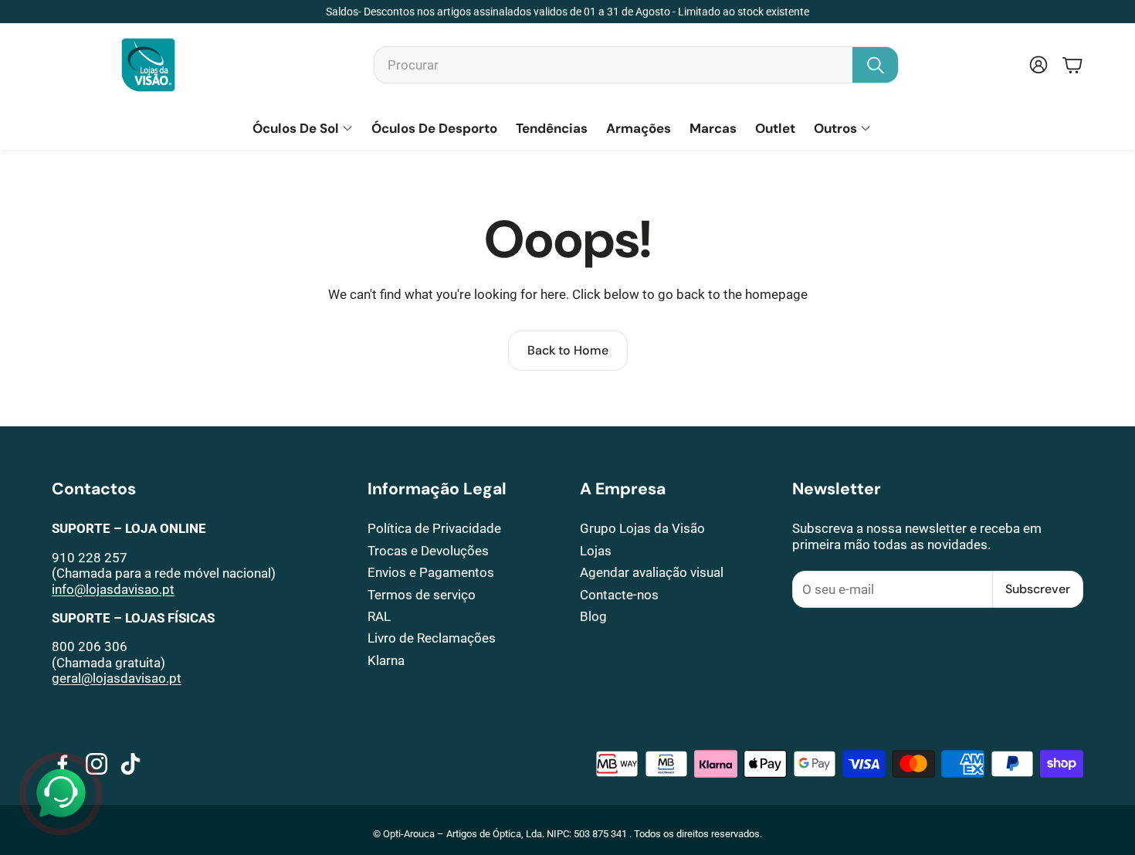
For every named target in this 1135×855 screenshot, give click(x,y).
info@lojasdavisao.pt (113, 589)
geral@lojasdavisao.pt (116, 678)
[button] (636, 65)
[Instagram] (96, 764)
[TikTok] (130, 764)
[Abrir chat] (61, 794)
